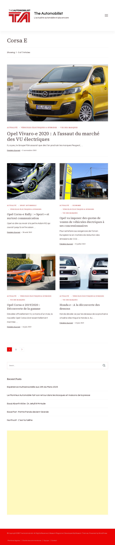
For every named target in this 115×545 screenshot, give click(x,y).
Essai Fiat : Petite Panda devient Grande (28, 412)
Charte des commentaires (31, 540)
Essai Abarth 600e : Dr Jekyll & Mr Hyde (26, 403)
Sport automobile (28, 205)
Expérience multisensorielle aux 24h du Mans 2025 (32, 387)
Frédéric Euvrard (13, 150)
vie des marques (69, 128)
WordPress (103, 533)
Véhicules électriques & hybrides (39, 128)
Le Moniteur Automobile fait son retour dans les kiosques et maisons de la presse (48, 395)
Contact (54, 540)
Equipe (46, 540)
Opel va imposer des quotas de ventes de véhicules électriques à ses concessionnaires (82, 222)
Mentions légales (14, 540)
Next (22, 349)
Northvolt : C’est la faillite (20, 420)
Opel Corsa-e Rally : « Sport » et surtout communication (28, 216)
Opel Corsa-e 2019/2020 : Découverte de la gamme (23, 307)
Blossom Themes (81, 533)
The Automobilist (48, 13)
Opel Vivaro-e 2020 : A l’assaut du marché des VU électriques (53, 136)
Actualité (12, 128)
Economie (77, 205)
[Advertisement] (28, 473)
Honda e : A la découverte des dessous (80, 307)
